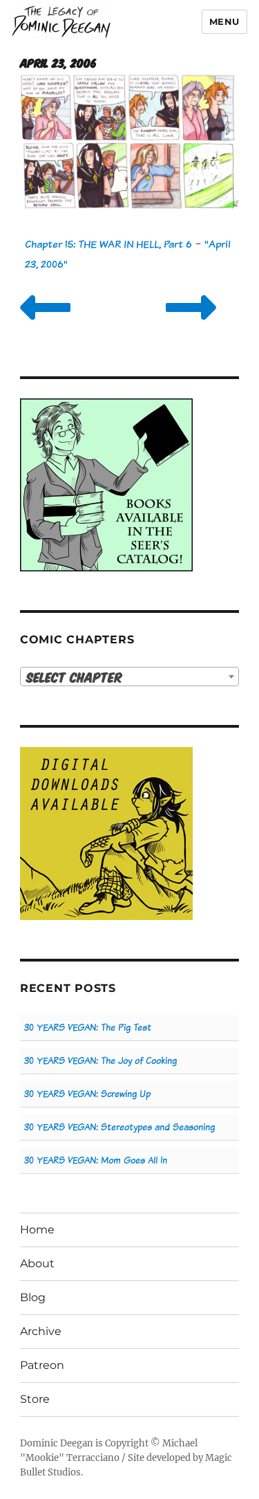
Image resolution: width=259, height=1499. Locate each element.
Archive (40, 1331)
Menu (224, 21)
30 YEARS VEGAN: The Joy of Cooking (100, 1060)
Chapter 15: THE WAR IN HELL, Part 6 (108, 244)
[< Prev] (45, 324)
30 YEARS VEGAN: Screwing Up (87, 1094)
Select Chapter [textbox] (74, 677)
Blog (33, 1297)
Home (37, 1229)
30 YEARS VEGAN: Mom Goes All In (95, 1160)
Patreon (42, 1365)
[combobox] (129, 676)
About (37, 1263)
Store (35, 1399)
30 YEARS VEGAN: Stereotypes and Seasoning (119, 1127)
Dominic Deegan (56, 1443)
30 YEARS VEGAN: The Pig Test (87, 1027)
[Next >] (191, 324)
